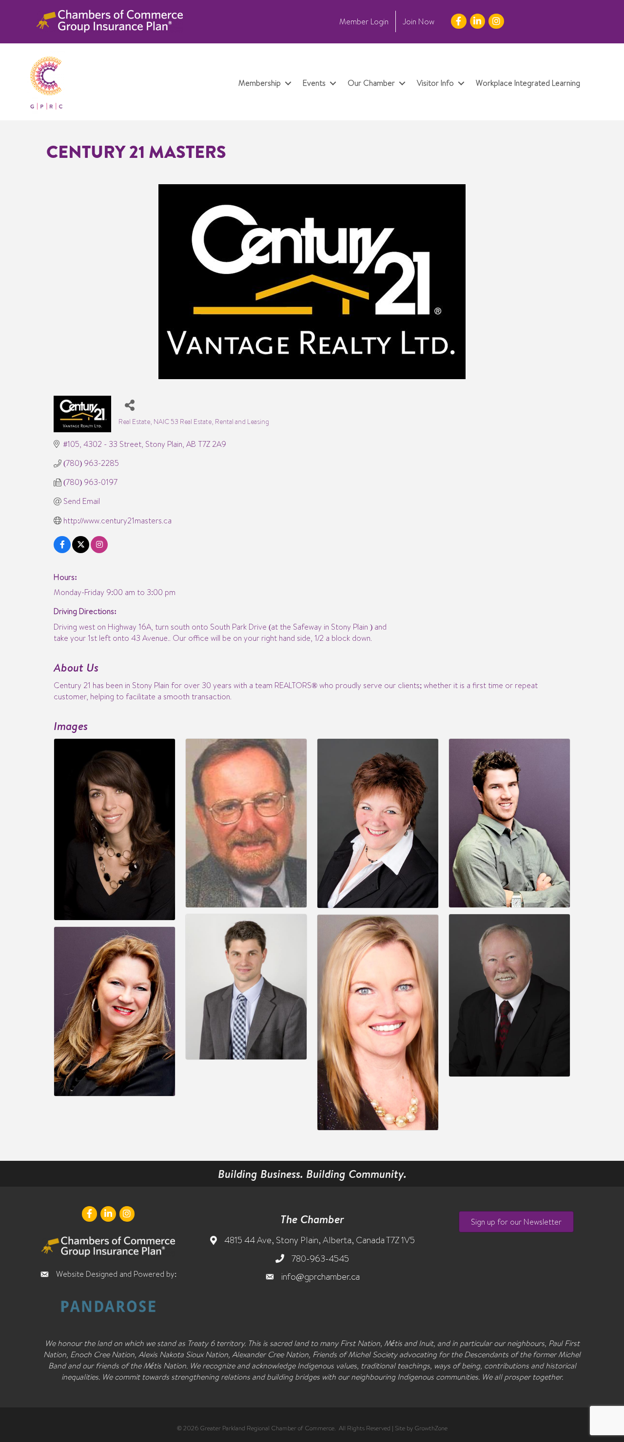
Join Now (418, 21)
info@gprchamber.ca (320, 1276)
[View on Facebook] (62, 550)
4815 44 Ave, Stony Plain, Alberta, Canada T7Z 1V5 (319, 1240)
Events (314, 82)
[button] (516, 1221)
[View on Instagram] (99, 550)
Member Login (364, 21)
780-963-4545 (320, 1258)
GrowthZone (431, 1427)
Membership (259, 82)
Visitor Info (435, 82)
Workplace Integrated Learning (528, 82)
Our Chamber (371, 82)
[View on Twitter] (80, 550)
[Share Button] (129, 405)
